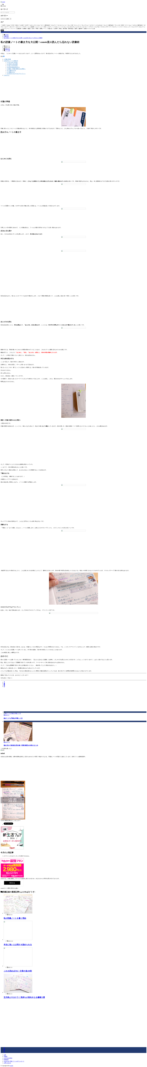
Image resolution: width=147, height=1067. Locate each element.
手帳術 (5, 1056)
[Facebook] (4, 682)
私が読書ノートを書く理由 (15, 918)
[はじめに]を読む (12, 62)
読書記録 (6, 36)
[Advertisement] (73, 88)
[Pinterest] (4, 686)
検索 (2, 30)
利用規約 (6, 1059)
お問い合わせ (7, 1063)
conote (11, 1065)
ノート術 (7, 50)
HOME (7, 34)
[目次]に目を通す (12, 64)
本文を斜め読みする (13, 67)
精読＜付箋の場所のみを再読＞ (16, 68)
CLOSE (4, 6)
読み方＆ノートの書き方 (11, 60)
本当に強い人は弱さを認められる (18, 945)
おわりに (6, 75)
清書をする (11, 72)
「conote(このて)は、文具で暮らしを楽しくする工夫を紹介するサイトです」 (22, 32)
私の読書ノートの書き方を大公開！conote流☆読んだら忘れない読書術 (23, 38)
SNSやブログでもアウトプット (16, 73)
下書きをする (11, 70)
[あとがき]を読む (12, 65)
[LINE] (4, 685)
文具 (5, 1055)
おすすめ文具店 (8, 1058)
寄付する (12, 883)
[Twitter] (4, 683)
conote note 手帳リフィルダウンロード (14, 1061)
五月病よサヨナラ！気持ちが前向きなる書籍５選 (24, 997)
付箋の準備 (7, 59)
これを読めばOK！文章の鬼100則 (18, 971)
